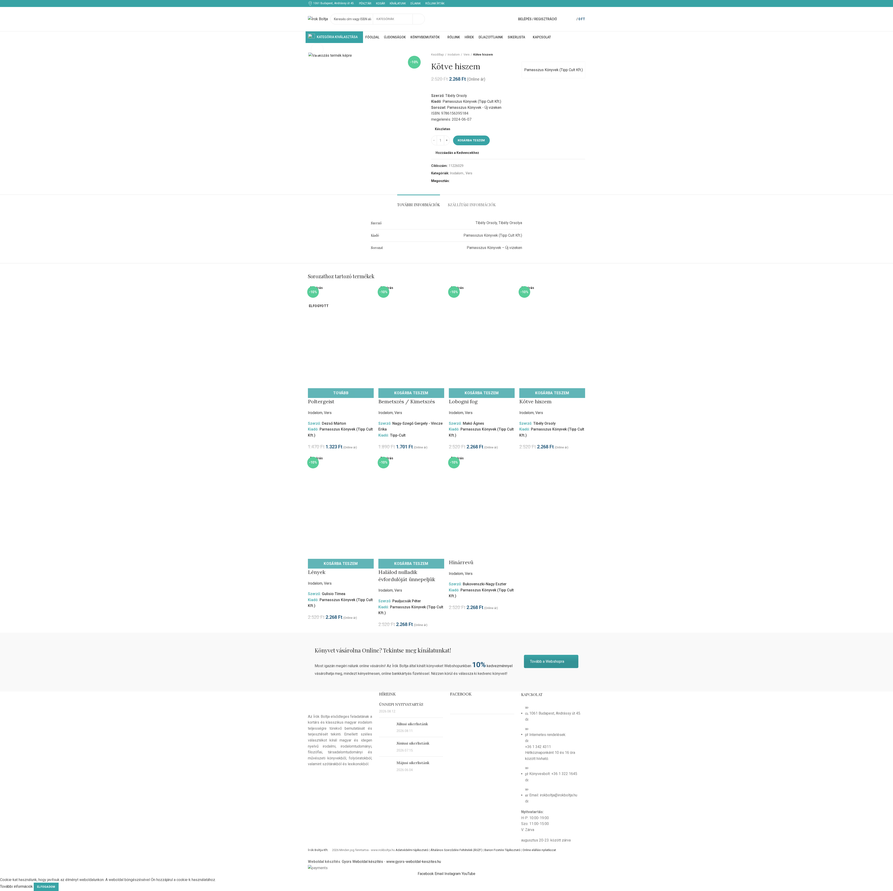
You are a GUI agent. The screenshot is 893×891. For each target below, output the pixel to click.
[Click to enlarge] (317, 49)
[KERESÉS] (418, 19)
